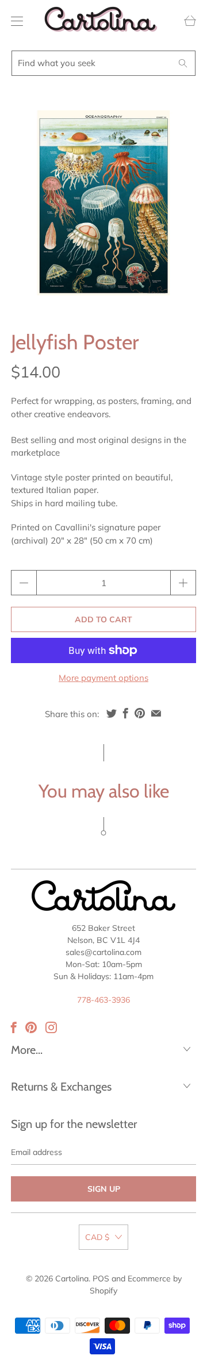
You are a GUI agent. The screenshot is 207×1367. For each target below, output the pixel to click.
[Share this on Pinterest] (140, 713)
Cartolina (72, 1278)
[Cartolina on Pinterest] (31, 1027)
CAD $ (97, 1237)
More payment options (103, 677)
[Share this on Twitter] (111, 713)
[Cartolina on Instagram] (51, 1027)
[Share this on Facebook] (125, 713)
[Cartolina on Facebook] (14, 1027)
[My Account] (14, 21)
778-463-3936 (103, 1000)
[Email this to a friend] (156, 713)
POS (101, 1278)
